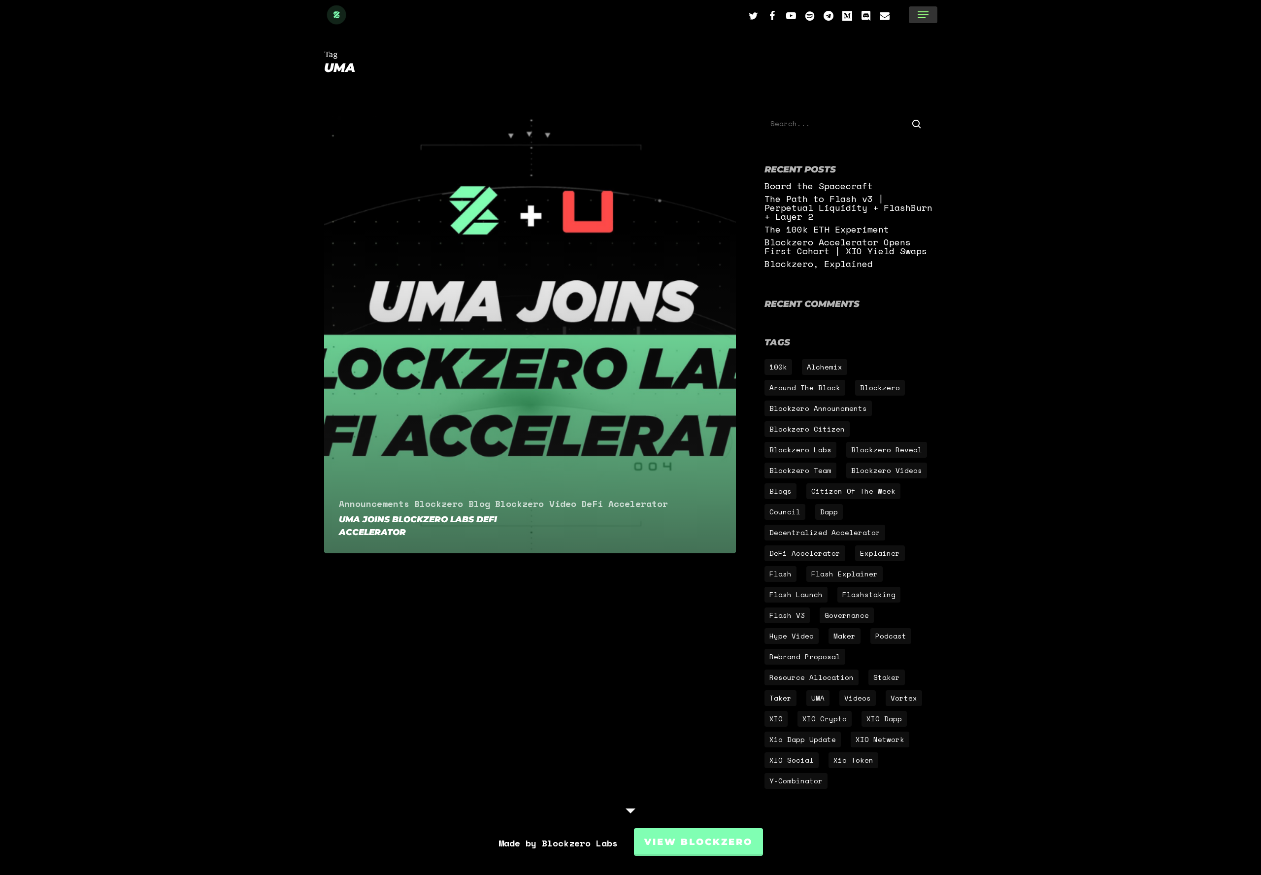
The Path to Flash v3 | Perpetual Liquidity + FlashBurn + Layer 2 (848, 207)
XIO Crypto (824, 718)
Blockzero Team (800, 470)
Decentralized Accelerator (824, 532)
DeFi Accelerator (624, 503)
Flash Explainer (844, 574)
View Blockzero (698, 842)
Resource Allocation (811, 677)
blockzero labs (800, 449)
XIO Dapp (884, 718)
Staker (886, 677)
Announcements (374, 503)
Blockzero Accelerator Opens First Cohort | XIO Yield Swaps (845, 246)
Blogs (780, 491)
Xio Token (853, 760)
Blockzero (880, 387)
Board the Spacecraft (818, 185)
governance (847, 615)
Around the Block (804, 387)
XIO (776, 718)
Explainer (880, 553)
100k (778, 367)
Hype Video (791, 636)
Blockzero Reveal (886, 449)
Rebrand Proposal (804, 656)
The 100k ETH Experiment (826, 229)
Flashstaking (869, 594)
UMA (818, 698)
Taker (780, 698)
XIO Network (880, 739)
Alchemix (824, 367)
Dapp (829, 511)
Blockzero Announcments (818, 408)
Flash (780, 574)
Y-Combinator (796, 780)
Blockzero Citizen (807, 429)
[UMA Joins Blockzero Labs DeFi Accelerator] (530, 334)
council (784, 511)
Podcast (890, 636)
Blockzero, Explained (818, 263)
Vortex (904, 698)
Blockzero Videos (886, 470)
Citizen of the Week (853, 491)
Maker (844, 636)
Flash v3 (787, 615)
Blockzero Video (535, 503)
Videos (857, 698)
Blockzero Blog (452, 503)
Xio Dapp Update (802, 739)
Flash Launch (796, 594)
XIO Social (791, 760)
